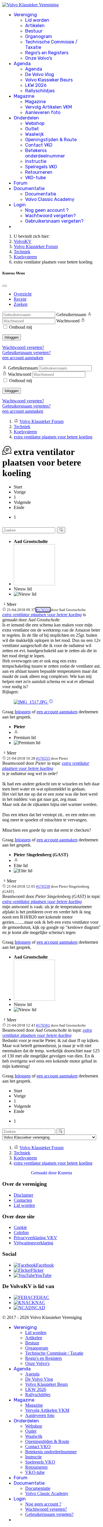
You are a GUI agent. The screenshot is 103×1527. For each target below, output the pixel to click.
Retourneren (38, 172)
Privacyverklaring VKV (35, 1237)
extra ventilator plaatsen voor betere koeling (42, 614)
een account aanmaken (22, 357)
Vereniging (25, 14)
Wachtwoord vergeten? (50, 215)
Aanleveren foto (42, 112)
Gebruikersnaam (71, 314)
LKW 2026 (36, 85)
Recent (20, 299)
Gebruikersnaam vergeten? (54, 221)
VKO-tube (35, 177)
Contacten (23, 1200)
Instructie (35, 161)
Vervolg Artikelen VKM (48, 107)
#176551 (43, 610)
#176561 (43, 1025)
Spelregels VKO (41, 166)
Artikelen (35, 25)
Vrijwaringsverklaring (33, 1242)
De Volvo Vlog (39, 74)
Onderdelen (26, 118)
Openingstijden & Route (51, 139)
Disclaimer (23, 1195)
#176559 (43, 886)
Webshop (34, 123)
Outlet (32, 128)
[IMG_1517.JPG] (31, 702)
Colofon (21, 1232)
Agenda (22, 63)
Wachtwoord (68, 320)
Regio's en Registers (46, 52)
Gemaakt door (44, 1172)
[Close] (4, 286)
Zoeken (20, 304)
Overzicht (22, 294)
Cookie (20, 1227)
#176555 (43, 758)
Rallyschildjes (40, 90)
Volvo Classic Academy (49, 199)
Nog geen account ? (47, 210)
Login (20, 204)
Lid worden (37, 20)
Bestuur (34, 31)
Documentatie (29, 188)
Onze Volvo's (38, 58)
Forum (20, 183)
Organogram (38, 36)
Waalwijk (34, 134)
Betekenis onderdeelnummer (45, 153)
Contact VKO (38, 145)
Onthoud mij (20, 327)
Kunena (65, 1172)
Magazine (24, 96)
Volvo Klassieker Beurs (49, 80)
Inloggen (12, 337)
